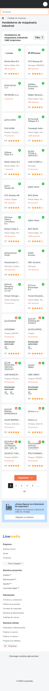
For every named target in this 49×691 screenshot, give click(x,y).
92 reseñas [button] (44, 353)
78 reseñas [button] (44, 308)
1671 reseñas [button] (44, 241)
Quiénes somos (9, 549)
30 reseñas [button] (44, 466)
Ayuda (5, 553)
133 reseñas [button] (44, 174)
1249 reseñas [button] (44, 141)
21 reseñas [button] (44, 399)
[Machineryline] (3, 18)
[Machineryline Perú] (17, 4)
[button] (45, 4)
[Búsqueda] (45, 11)
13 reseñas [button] (44, 74)
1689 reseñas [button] (44, 208)
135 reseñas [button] (44, 107)
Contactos (7, 558)
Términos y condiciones (12, 600)
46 (24, 491)
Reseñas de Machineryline (13, 613)
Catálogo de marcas (11, 617)
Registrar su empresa (24, 517)
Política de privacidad (11, 604)
